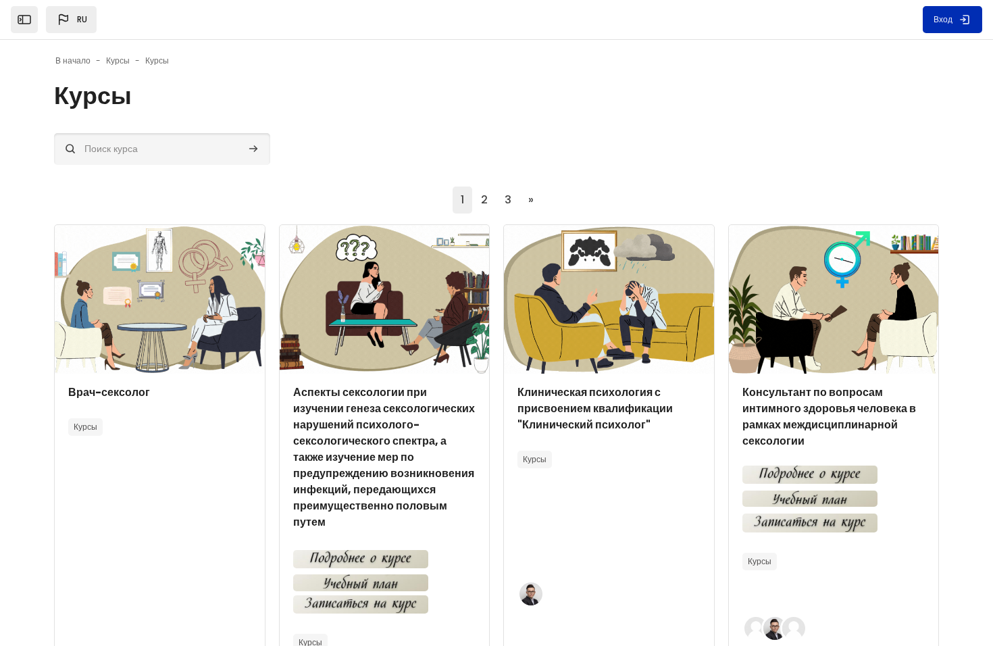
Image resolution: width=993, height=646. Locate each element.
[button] (71, 19)
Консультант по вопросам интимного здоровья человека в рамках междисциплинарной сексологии (829, 416)
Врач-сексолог (109, 392)
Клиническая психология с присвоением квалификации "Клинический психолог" (595, 408)
